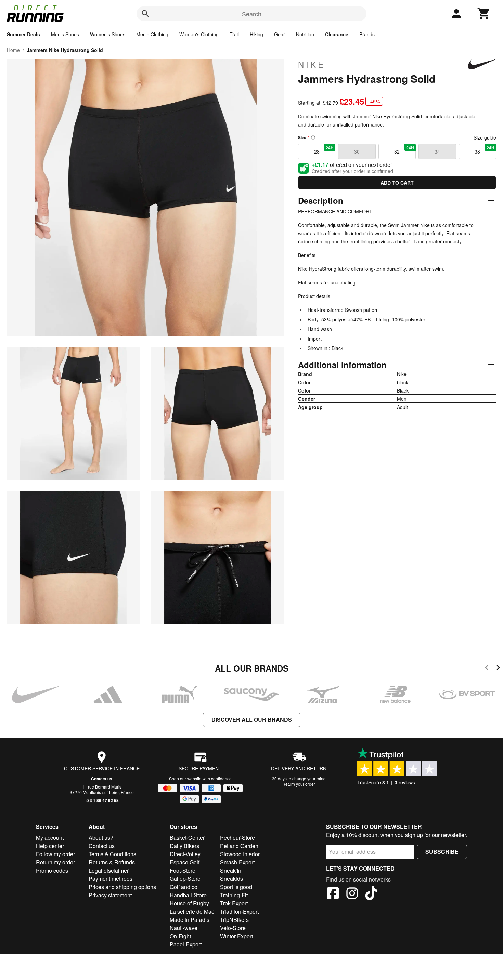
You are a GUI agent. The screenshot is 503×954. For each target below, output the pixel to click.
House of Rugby (189, 903)
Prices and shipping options (122, 887)
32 (404, 150)
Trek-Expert (234, 903)
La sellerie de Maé (192, 911)
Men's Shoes (65, 34)
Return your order (298, 784)
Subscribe (442, 852)
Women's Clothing (199, 34)
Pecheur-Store (237, 838)
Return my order (55, 862)
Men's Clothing (152, 34)
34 (437, 151)
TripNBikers (234, 920)
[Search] (145, 13)
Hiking (256, 34)
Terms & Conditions (112, 854)
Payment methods (110, 879)
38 (484, 150)
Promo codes (52, 870)
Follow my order (55, 854)
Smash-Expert (237, 862)
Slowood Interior (240, 854)
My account (50, 838)
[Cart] (484, 14)
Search (251, 13)
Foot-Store (182, 870)
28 (324, 150)
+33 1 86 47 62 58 (102, 800)
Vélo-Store (233, 928)
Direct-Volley (185, 854)
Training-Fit (234, 895)
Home (13, 50)
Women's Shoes (107, 34)
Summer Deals (23, 34)
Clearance (336, 34)
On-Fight (180, 936)
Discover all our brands (251, 720)
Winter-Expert (236, 936)
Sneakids (231, 879)
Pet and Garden (239, 846)
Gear (279, 34)
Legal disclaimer (109, 870)
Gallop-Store (185, 879)
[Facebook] (333, 894)
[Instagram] (352, 894)
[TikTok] (371, 894)
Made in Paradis (189, 920)
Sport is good (236, 887)
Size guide (485, 137)
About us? (101, 838)
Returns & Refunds (112, 862)
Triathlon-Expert (239, 911)
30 (357, 151)
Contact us (101, 778)
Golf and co (183, 887)
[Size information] (313, 137)
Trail (234, 34)
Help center (50, 846)
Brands (367, 34)
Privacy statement (110, 895)
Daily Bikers (184, 846)
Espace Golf (184, 862)
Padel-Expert (186, 944)
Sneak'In (230, 870)
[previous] (487, 669)
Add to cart (397, 182)
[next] (498, 669)
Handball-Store (188, 895)
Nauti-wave (183, 928)
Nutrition (305, 34)
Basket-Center (187, 838)
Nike (311, 64)
